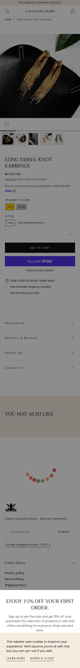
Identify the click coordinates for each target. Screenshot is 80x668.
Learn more (16, 658)
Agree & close (42, 658)
